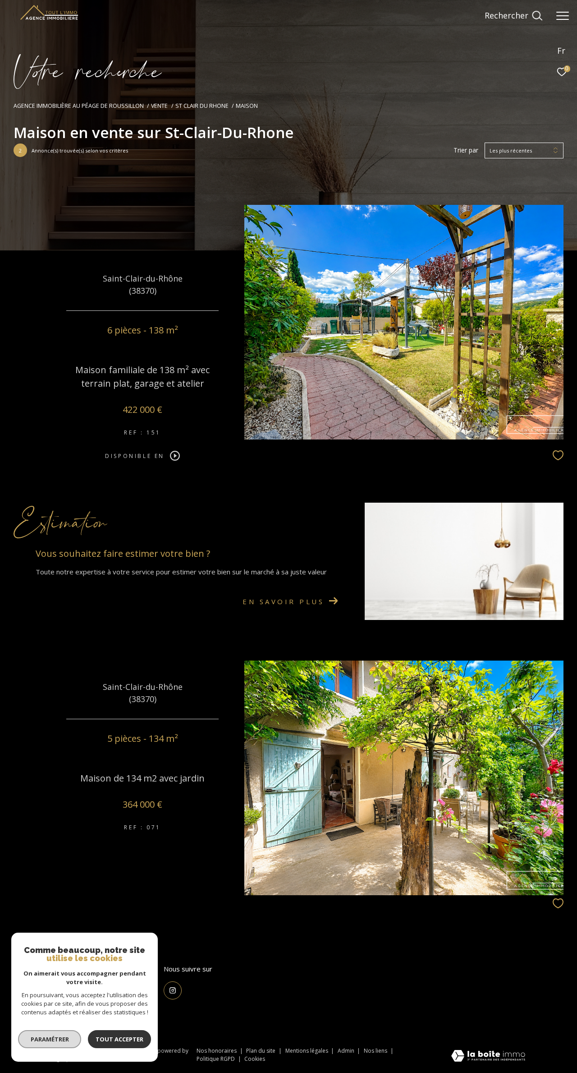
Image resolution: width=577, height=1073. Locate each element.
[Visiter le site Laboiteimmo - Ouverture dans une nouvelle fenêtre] (488, 1056)
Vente (159, 106)
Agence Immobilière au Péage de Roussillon (79, 106)
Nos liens (376, 1050)
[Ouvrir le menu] (562, 16)
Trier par (465, 150)
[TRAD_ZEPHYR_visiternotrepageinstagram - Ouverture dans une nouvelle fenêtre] (173, 990)
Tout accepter (119, 1039)
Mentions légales (307, 1050)
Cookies (254, 1059)
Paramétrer (50, 1039)
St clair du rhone (202, 106)
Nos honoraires (217, 1050)
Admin (347, 1050)
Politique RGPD (216, 1059)
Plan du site (261, 1050)
